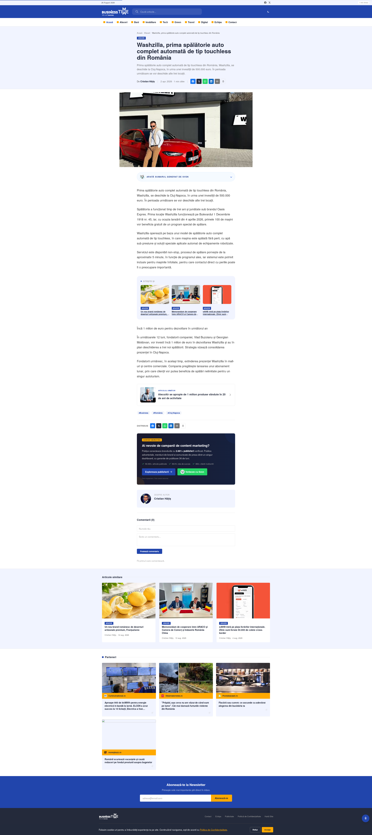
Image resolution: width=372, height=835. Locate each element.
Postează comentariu (149, 551)
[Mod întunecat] (268, 11)
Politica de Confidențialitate (213, 829)
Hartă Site (269, 816)
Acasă (109, 22)
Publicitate (229, 816)
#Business (143, 412)
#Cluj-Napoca (174, 412)
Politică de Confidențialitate (249, 816)
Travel (191, 22)
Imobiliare (151, 22)
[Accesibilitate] (366, 818)
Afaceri (123, 22)
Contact (232, 22)
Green (178, 22)
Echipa (218, 22)
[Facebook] (265, 2)
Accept (267, 829)
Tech (165, 22)
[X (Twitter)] (269, 2)
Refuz (255, 829)
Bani (136, 22)
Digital (204, 22)
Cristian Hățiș (147, 81)
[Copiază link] (223, 81)
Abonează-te (221, 798)
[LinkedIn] (211, 81)
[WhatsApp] (205, 81)
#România (157, 412)
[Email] (217, 81)
